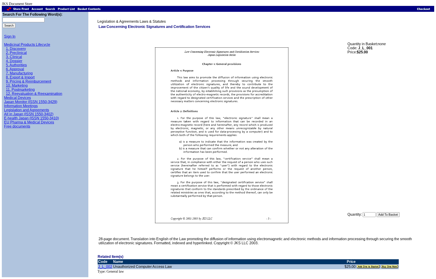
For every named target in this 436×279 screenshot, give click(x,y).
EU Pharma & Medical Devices (29, 122)
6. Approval (15, 69)
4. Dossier (14, 61)
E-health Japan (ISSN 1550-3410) (31, 118)
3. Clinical (14, 57)
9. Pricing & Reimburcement (28, 81)
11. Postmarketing (20, 89)
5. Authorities (16, 65)
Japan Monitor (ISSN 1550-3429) (30, 102)
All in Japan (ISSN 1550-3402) (28, 114)
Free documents (17, 126)
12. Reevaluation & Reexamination (34, 94)
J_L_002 (105, 267)
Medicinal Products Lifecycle (27, 45)
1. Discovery (16, 49)
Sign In (9, 36)
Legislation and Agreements (26, 110)
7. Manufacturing (19, 73)
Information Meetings (21, 106)
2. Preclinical (16, 53)
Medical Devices (17, 98)
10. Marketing (17, 85)
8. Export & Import (20, 77)
